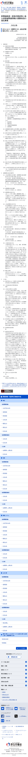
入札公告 (5, 419)
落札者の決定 (5, 639)
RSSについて (19, 734)
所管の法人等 (5, 694)
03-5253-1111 (14, 751)
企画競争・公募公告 (7, 450)
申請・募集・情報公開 (7, 685)
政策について (4, 669)
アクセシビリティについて (21, 731)
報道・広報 (4, 666)
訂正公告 (5, 431)
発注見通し (5, 622)
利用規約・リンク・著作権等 (7, 727)
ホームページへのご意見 (7, 737)
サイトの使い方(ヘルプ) (7, 734)
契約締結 (4, 642)
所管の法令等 (4, 681)
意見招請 (5, 415)
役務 (4, 458)
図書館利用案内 (6, 697)
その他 (3, 446)
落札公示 (5, 427)
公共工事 (5, 573)
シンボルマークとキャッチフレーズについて (7, 731)
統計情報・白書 (5, 677)
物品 (4, 400)
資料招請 (5, 412)
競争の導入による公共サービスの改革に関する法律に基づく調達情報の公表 (15, 634)
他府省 (3, 692)
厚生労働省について (6, 673)
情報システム (6, 515)
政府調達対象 (5, 404)
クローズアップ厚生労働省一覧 (9, 699)
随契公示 (5, 423)
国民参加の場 (14, 657)
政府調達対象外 (5, 435)
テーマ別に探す (5, 662)
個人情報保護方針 (20, 726)
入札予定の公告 (6, 408)
